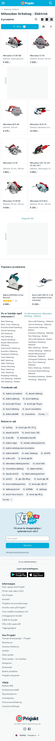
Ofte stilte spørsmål (11, 624)
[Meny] (3, 3)
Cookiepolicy (8, 698)
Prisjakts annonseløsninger (15, 603)
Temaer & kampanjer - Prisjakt (16, 638)
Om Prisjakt (7, 595)
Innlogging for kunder (12, 615)
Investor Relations (10, 646)
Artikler (5, 650)
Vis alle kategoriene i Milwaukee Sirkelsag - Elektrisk (38, 314)
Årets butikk (8, 655)
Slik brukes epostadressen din (17, 552)
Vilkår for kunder (9, 620)
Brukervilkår (7, 685)
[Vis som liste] (47, 19)
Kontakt (6, 599)
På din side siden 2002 (13, 591)
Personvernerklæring (12, 702)
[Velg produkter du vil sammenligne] (43, 26)
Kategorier (7, 663)
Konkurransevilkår (10, 690)
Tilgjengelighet (9, 628)
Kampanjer (7, 667)
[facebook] (29, 729)
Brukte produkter (10, 671)
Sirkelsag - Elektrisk (11, 9)
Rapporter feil (27, 218)
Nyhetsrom (7, 642)
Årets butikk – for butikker (14, 659)
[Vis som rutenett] (42, 19)
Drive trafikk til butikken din (15, 611)
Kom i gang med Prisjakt (13, 587)
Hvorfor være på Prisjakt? (14, 607)
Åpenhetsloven (9, 694)
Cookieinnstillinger (11, 706)
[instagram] (24, 729)
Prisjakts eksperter (11, 675)
